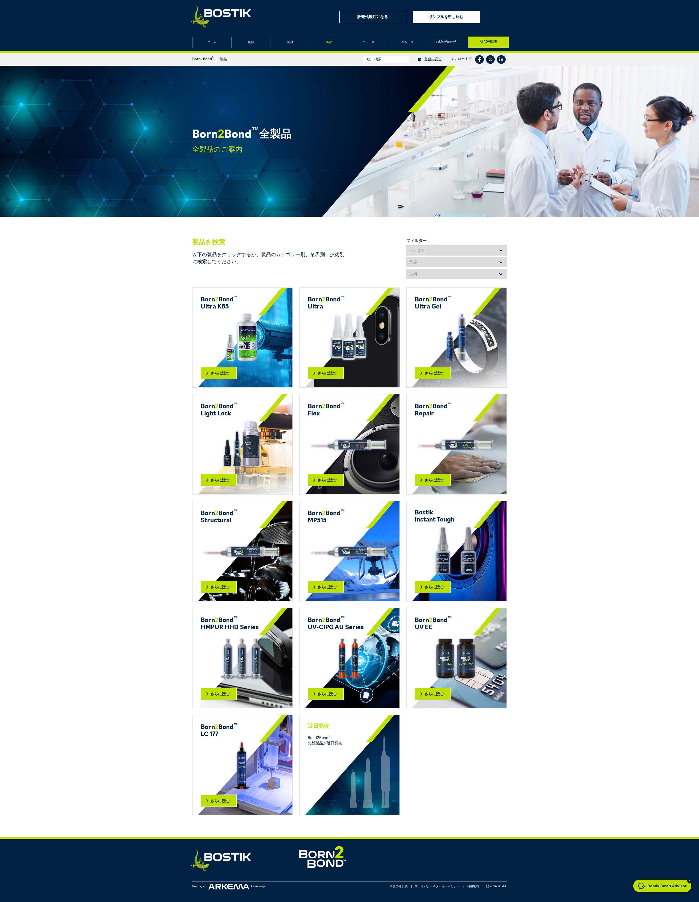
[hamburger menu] (502, 17)
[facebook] (479, 59)
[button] (690, 880)
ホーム (212, 42)
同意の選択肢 (399, 886)
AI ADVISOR (488, 41)
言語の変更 (433, 59)
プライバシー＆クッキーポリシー (437, 886)
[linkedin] (501, 59)
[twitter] (490, 59)
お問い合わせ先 (446, 42)
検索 (377, 59)
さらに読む (220, 373)
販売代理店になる (372, 17)
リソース (408, 42)
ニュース (368, 42)
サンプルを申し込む (446, 17)
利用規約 (473, 886)
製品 (329, 42)
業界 (290, 42)
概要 (251, 42)
